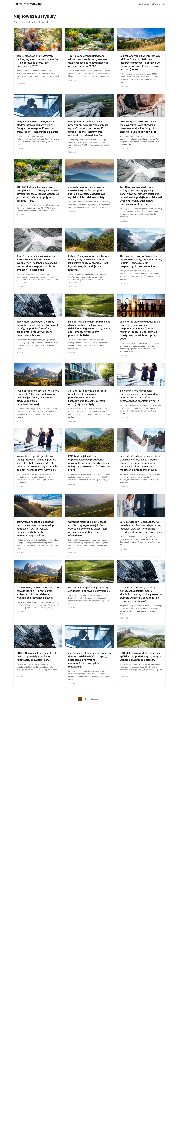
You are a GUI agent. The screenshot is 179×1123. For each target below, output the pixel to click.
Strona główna (158, 4)
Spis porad (144, 4)
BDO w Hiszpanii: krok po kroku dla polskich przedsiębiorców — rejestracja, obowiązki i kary (37, 656)
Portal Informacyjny (28, 4)
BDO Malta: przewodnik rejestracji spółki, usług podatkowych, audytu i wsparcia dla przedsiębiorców (141, 656)
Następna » (95, 699)
